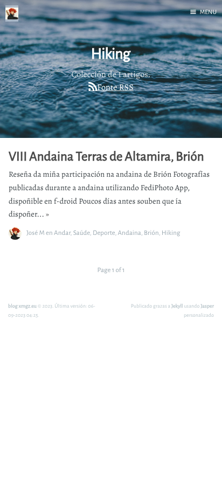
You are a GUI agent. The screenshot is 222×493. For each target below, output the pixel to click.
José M (35, 232)
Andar (62, 232)
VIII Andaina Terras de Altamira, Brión (106, 156)
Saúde (81, 232)
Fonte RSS (115, 87)
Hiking (171, 232)
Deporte (104, 232)
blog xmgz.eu (22, 305)
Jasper (207, 305)
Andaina (129, 232)
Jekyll (177, 305)
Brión (151, 232)
